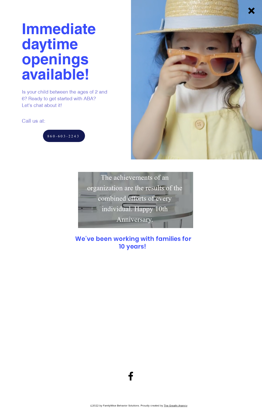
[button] (251, 10)
